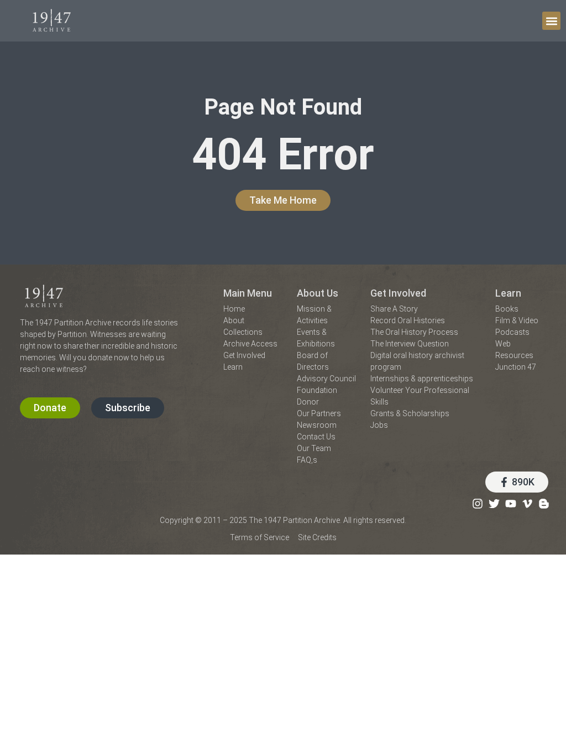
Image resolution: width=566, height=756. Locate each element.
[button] (551, 21)
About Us (317, 293)
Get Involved (398, 293)
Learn (508, 293)
